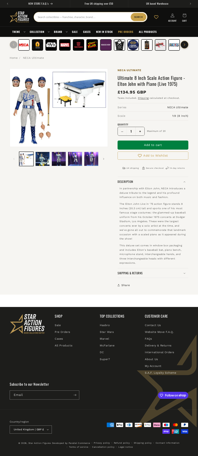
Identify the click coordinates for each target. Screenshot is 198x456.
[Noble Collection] (133, 45)
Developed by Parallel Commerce (71, 443)
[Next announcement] (190, 3)
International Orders (159, 352)
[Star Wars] (51, 45)
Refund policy (122, 443)
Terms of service (78, 447)
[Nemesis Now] (106, 45)
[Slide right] (184, 45)
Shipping (143, 98)
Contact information (168, 443)
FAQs (148, 338)
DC (102, 352)
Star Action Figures (39, 443)
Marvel (104, 338)
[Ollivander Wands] (160, 45)
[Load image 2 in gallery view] (42, 159)
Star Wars (107, 331)
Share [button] (125, 285)
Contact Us (153, 325)
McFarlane (107, 345)
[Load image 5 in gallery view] (91, 159)
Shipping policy (143, 443)
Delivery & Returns (158, 345)
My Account (153, 365)
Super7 (105, 359)
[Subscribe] (75, 395)
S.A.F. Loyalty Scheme (160, 372)
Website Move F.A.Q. (159, 331)
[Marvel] (65, 45)
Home (14, 57)
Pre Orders (62, 331)
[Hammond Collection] (37, 45)
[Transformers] (78, 45)
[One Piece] (174, 45)
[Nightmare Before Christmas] (119, 45)
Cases (59, 338)
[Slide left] (13, 45)
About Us (151, 359)
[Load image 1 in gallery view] (26, 159)
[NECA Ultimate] (24, 45)
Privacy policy (102, 443)
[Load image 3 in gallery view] (59, 159)
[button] (18, 32)
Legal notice (125, 447)
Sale (58, 325)
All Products (63, 345)
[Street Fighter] (92, 45)
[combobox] (90, 17)
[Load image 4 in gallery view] (75, 159)
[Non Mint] (147, 45)
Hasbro (105, 325)
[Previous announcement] (7, 3)
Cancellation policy (103, 447)
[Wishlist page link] (156, 17)
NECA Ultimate (33, 57)
